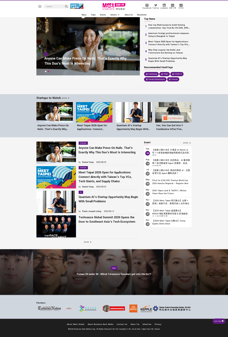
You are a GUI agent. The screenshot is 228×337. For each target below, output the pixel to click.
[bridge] (133, 308)
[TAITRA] (172, 308)
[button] (115, 14)
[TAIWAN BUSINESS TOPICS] (68, 308)
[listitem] (168, 26)
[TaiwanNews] (49, 308)
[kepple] (146, 308)
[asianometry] (114, 308)
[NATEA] (88, 308)
